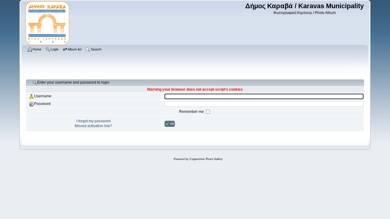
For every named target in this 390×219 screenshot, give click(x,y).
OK (172, 123)
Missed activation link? (93, 126)
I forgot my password (93, 121)
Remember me (192, 111)
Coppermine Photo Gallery (206, 159)
